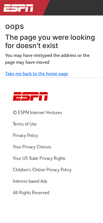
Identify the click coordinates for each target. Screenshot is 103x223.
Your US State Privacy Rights (39, 158)
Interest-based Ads (30, 181)
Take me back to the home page (36, 74)
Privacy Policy (25, 135)
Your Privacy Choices (32, 147)
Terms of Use (25, 124)
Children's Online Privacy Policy (42, 170)
